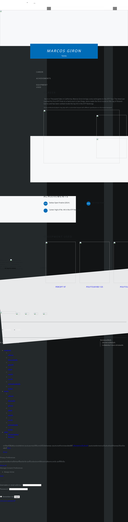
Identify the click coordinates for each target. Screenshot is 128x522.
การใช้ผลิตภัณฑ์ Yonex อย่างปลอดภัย (112, 345)
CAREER (39, 72)
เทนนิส (18, 330)
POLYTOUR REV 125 (94, 287)
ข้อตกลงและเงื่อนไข (105, 340)
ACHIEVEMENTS (43, 78)
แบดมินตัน (7, 330)
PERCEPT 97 (61, 287)
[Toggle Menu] (34, 3)
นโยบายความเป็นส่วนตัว (108, 343)
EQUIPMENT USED (42, 86)
